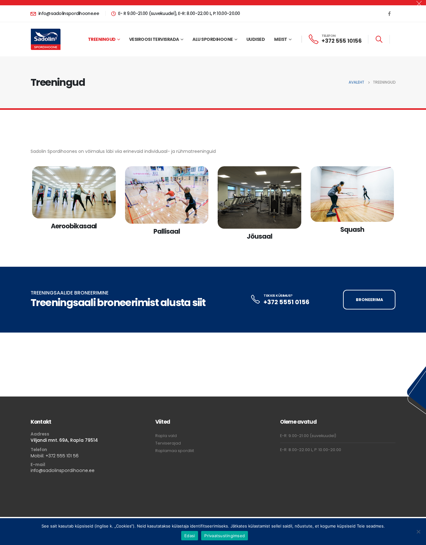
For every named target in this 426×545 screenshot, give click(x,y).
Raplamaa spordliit (174, 450)
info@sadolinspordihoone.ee (62, 470)
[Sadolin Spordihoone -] (46, 39)
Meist (280, 39)
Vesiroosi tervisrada (154, 39)
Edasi (189, 535)
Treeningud (102, 39)
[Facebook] (389, 13)
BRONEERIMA (369, 299)
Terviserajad (168, 443)
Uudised (255, 39)
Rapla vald (166, 435)
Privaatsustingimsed (224, 535)
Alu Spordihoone (212, 39)
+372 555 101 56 (62, 456)
